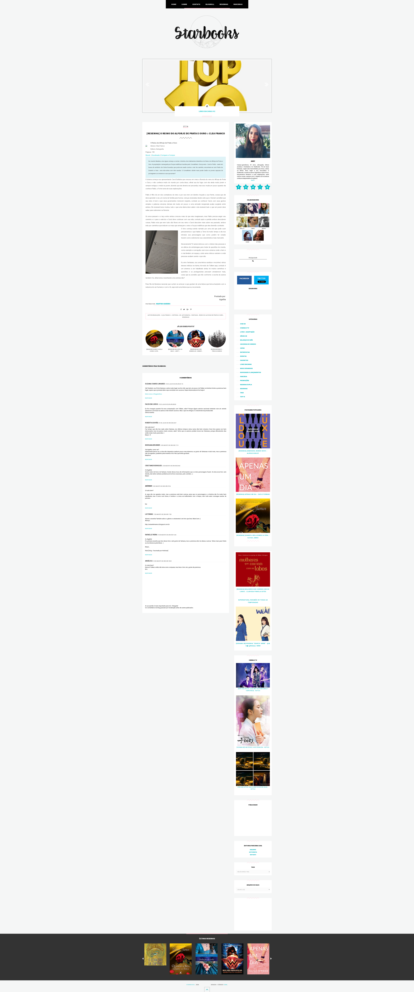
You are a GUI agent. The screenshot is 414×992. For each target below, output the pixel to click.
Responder (148, 398)
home (173, 4)
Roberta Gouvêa (151, 423)
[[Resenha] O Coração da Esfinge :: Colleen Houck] (155, 954)
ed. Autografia (184, 315)
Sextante (253, 854)
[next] (271, 958)
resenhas (224, 4)
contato (196, 4)
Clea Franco (166, 315)
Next (265, 84)
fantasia (194, 315)
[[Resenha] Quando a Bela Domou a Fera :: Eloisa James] (181, 958)
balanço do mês (246, 340)
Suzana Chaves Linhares (155, 384)
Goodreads (156, 155)
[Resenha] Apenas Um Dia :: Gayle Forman (253, 494)
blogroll (210, 4)
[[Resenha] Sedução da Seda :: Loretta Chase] (207, 958)
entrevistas (245, 352)
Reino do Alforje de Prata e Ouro (211, 315)
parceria (243, 376)
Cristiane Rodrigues (153, 465)
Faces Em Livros (151, 404)
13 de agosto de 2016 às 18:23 (162, 561)
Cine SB (243, 324)
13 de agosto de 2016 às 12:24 (167, 535)
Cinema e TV (244, 328)
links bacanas (246, 364)
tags (242, 393)
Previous (148, 84)
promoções (244, 380)
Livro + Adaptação (247, 332)
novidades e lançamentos (250, 372)
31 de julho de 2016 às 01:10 (174, 384)
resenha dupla (246, 385)
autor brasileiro (154, 315)
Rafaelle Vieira (151, 535)
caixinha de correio (248, 344)
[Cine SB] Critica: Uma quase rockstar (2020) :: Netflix (253, 788)
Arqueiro (253, 849)
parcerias (238, 4)
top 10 (242, 397)
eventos (243, 356)
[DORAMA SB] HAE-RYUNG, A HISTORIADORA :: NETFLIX (253, 747)
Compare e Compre (168, 155)
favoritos (244, 360)
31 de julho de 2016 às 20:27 (167, 423)
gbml (226, 984)
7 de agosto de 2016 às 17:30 (162, 514)
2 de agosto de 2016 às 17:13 (169, 445)
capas (242, 348)
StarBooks (190, 984)
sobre (184, 4)
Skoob (148, 155)
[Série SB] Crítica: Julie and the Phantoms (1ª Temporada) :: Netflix (253, 689)
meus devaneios (246, 368)
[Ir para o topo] (207, 989)
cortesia (175, 315)
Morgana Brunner (152, 445)
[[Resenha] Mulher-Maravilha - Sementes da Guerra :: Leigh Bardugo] (232, 958)
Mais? (253, 180)
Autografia (253, 852)
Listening (149, 514)
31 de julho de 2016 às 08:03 (167, 404)
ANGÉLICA (148, 561)
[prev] (142, 958)
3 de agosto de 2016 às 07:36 (162, 486)
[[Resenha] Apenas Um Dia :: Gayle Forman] (258, 958)
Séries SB (243, 336)
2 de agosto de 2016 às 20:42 (171, 465)
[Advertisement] (253, 820)
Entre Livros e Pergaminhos (153, 394)
